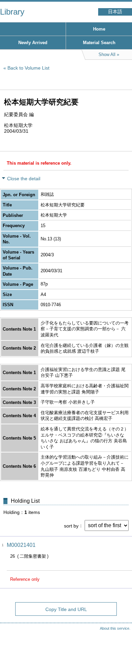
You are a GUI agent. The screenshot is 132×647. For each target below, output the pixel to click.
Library (12, 11)
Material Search (99, 42)
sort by (71, 525)
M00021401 (21, 545)
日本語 (115, 11)
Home (99, 29)
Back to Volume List (28, 68)
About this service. (115, 628)
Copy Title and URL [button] (66, 609)
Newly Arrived (32, 42)
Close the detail (23, 178)
